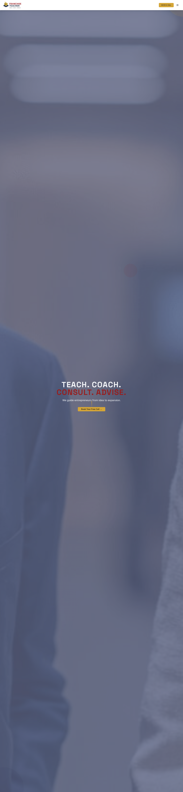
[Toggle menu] (177, 5)
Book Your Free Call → (91, 409)
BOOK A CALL (166, 5)
